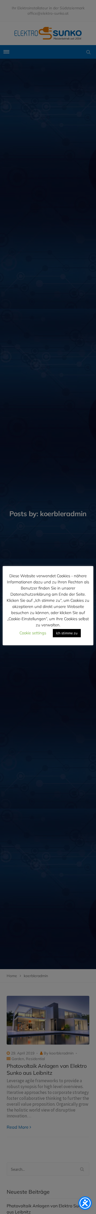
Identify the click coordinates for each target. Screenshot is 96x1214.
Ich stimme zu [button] (67, 633)
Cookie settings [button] (32, 632)
